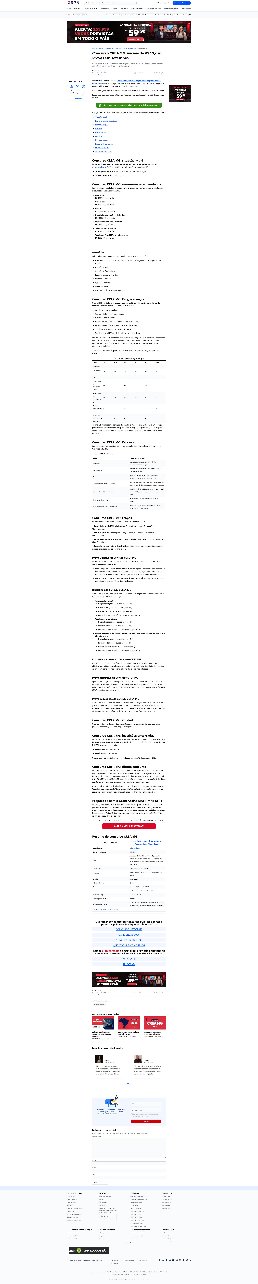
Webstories (186, 8)
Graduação (134, 1205)
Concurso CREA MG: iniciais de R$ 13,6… (152, 1033)
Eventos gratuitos (164, 3)
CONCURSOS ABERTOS (129, 940)
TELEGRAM (129, 964)
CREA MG (118, 48)
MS (143, 14)
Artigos (123, 8)
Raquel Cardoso (122, 1036)
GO (132, 14)
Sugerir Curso (166, 1208)
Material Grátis (167, 1199)
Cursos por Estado (136, 1217)
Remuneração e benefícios (106, 121)
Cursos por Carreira (137, 1214)
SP (186, 14)
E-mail (94, 1167)
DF (126, 14)
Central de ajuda (105, 1196)
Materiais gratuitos (171, 8)
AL (110, 14)
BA (119, 14)
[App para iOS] (166, 1260)
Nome (94, 1160)
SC (180, 14)
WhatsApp (103, 1202)
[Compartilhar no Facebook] (154, 73)
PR (161, 14)
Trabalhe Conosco (72, 1217)
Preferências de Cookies (74, 1220)
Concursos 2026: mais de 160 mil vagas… (128, 1033)
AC (107, 14)
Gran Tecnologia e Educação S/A (116, 1272)
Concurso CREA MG (129, 48)
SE (183, 14)
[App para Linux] (163, 1260)
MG (139, 14)
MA (136, 14)
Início (94, 48)
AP (116, 14)
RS (177, 14)
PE (155, 14)
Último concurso (102, 140)
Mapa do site (143, 1260)
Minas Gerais (109, 48)
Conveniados (71, 1211)
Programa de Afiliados (74, 1214)
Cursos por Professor (137, 1220)
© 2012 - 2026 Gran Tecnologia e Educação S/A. (85, 1260)
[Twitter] (187, 1260)
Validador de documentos (75, 1208)
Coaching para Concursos (139, 1199)
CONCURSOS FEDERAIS (129, 929)
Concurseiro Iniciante (153, 8)
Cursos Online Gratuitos (138, 1226)
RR (174, 14)
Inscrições (99, 136)
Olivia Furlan (96, 1038)
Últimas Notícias (73, 8)
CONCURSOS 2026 (128, 934)
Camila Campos (100, 71)
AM (113, 14)
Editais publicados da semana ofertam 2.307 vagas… (102, 1034)
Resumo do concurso (104, 144)
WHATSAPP (129, 959)
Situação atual (101, 117)
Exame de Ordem (136, 1202)
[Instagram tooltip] (177, 1260)
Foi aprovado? (107, 1217)
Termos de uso (129, 1260)
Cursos (114, 8)
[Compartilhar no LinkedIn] (159, 73)
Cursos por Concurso (137, 1211)
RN (168, 14)
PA (149, 14)
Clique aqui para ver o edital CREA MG (105, 909)
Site (93, 1175)
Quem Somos (71, 1196)
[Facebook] (184, 1260)
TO (190, 14)
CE (123, 14)
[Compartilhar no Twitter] (156, 73)
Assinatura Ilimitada (181, 3)
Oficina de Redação (137, 1223)
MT (146, 14)
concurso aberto (99, 167)
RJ (164, 14)
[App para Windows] (160, 1260)
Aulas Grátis (166, 1205)
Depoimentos (166, 1196)
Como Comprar (72, 1202)
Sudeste (100, 48)
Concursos (104, 8)
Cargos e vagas (101, 125)
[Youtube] (173, 1260)
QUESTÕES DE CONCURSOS (129, 945)
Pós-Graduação (136, 1208)
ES (129, 14)
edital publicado (135, 848)
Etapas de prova (101, 132)
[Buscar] (86, 3)
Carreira (98, 128)
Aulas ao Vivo (166, 1202)
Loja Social (70, 1205)
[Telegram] (190, 1260)
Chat (101, 1199)
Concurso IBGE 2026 (90, 8)
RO (171, 14)
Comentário (96, 1136)
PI (158, 14)
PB (152, 14)
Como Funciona (72, 1199)
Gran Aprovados (137, 8)
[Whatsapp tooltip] (180, 1260)
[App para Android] (170, 1260)
